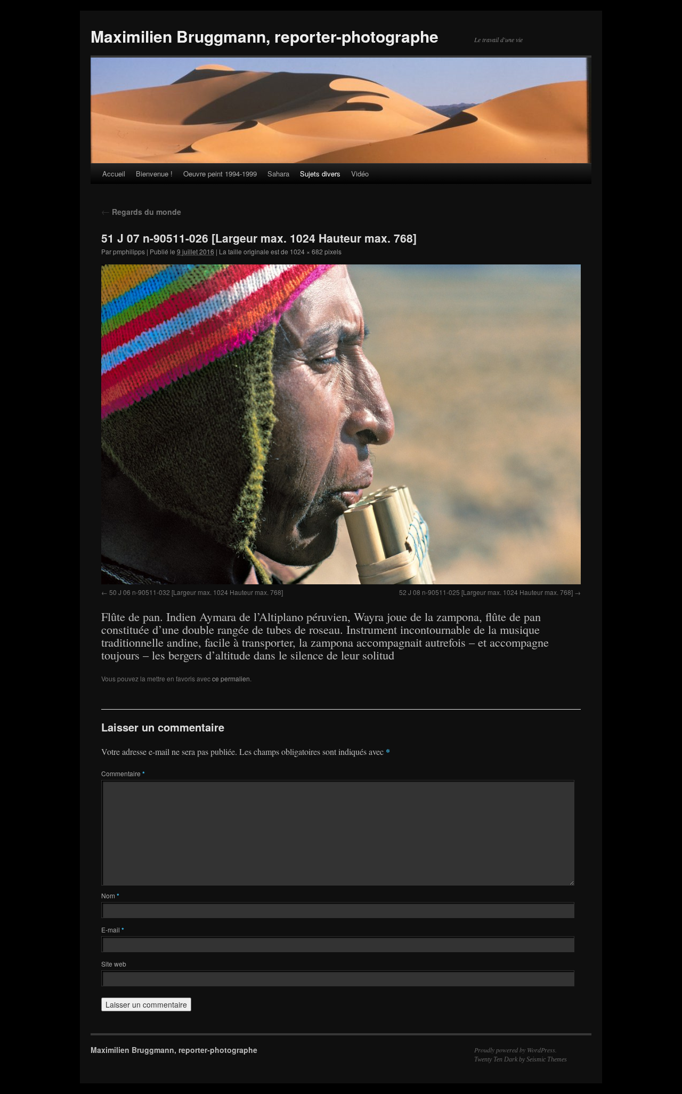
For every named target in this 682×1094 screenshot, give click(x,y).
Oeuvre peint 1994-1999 (220, 173)
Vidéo (360, 173)
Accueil (113, 173)
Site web (113, 963)
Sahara (278, 173)
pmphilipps (129, 251)
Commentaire (123, 773)
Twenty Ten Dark (495, 1059)
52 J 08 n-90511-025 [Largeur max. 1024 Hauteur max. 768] (486, 592)
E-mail (112, 929)
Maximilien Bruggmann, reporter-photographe (265, 36)
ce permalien (231, 678)
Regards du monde (141, 211)
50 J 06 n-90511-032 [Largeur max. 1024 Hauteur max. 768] (196, 592)
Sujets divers (320, 173)
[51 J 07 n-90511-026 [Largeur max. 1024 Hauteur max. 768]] (341, 424)
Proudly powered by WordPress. (515, 1049)
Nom (110, 895)
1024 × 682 (306, 251)
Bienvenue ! (154, 173)
